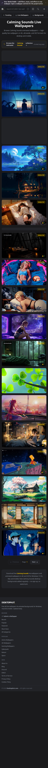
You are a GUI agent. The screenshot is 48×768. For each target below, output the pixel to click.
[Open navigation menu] (44, 9)
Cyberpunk (5, 649)
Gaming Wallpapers (8, 646)
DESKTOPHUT (8, 602)
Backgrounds (39, 15)
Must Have (5, 629)
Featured (4, 626)
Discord (4, 669)
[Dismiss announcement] (45, 3)
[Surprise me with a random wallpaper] (33, 9)
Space (3, 655)
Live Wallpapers (23, 15)
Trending (8, 15)
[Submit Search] (38, 9)
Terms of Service (7, 676)
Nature (4, 652)
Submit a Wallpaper (10, 616)
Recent (4, 619)
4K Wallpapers (6, 643)
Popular (4, 623)
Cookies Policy (6, 682)
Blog (3, 666)
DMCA (4, 673)
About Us (4, 663)
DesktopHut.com (12, 688)
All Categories (6, 632)
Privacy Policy (6, 679)
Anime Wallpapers (7, 640)
